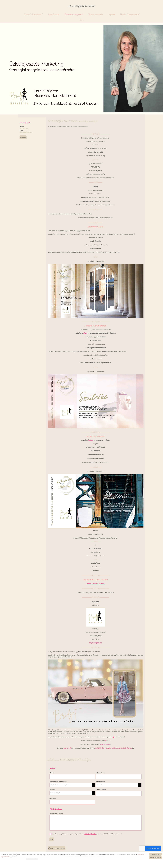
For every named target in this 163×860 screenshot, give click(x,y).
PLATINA (102, 584)
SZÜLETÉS (95, 584)
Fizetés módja (100, 781)
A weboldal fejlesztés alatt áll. (81, 6)
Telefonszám (100, 773)
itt (113, 737)
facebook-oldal (67, 748)
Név (52, 773)
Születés (91, 440)
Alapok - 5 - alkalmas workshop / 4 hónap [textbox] (60, 785)
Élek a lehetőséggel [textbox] (55, 793)
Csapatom (111, 14)
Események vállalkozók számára (64, 126)
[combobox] (72, 785)
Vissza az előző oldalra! (58, 848)
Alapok (85, 333)
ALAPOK (89, 584)
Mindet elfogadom (155, 857)
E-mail (52, 798)
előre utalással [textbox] (100, 785)
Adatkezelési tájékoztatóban (90, 834)
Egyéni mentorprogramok (73, 14)
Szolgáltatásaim (53, 14)
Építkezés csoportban (95, 14)
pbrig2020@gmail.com (95, 643)
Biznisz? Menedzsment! (33, 14)
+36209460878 (24, 128)
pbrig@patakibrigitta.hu (26, 132)
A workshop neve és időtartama (58, 781)
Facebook (23, 137)
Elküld (51, 839)
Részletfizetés (52, 789)
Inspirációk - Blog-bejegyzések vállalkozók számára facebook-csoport (113, 748)
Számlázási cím (101, 789)
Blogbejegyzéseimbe (104, 744)
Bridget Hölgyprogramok (129, 14)
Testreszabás (155, 854)
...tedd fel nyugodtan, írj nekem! (56, 813)
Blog (81, 20)
